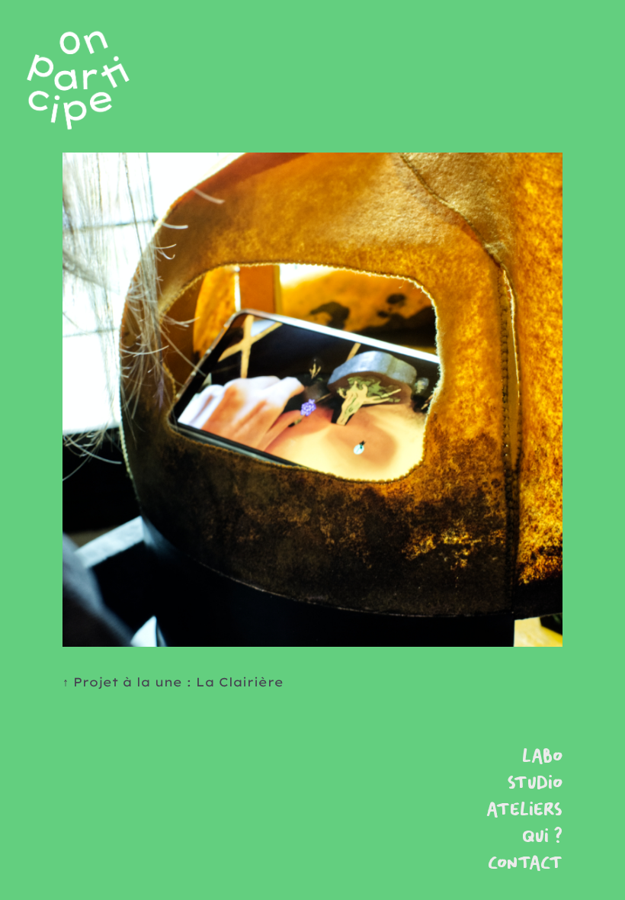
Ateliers (524, 810)
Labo (542, 757)
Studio (535, 783)
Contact (525, 863)
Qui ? (542, 837)
